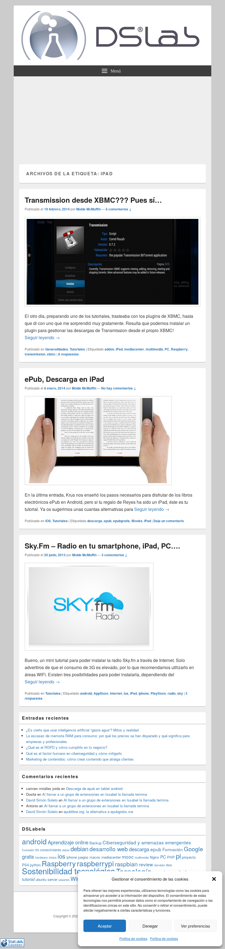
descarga (94, 520)
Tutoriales (77, 349)
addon (109, 349)
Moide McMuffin (88, 209)
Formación (172, 849)
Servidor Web (163, 865)
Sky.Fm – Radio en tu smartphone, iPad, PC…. (102, 546)
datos (65, 850)
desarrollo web (108, 849)
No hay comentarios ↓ (118, 388)
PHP (171, 857)
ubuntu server (46, 879)
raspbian (126, 864)
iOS (48, 520)
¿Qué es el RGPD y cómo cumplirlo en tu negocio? (66, 747)
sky (180, 693)
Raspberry (179, 349)
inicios (53, 857)
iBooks (136, 520)
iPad (119, 349)
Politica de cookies (133, 938)
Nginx (154, 857)
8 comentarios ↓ (118, 209)
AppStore (101, 693)
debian (79, 848)
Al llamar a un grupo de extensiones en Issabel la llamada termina (94, 794)
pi (178, 856)
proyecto (189, 857)
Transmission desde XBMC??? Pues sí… (93, 200)
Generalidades (56, 349)
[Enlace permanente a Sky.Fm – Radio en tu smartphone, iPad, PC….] (89, 653)
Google (193, 849)
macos (94, 857)
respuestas (68, 354)
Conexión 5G (30, 850)
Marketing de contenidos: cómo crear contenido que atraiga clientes (80, 759)
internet (116, 693)
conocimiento (50, 849)
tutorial (28, 879)
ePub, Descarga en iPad (64, 379)
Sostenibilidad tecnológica (68, 870)
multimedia (154, 349)
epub (107, 520)
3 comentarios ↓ (114, 554)
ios (126, 693)
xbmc (51, 354)
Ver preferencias (195, 926)
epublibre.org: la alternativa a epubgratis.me (98, 811)
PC (167, 349)
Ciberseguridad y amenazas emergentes (147, 842)
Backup (95, 842)
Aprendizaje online (68, 842)
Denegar (150, 926)
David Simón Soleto (42, 800)
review (146, 864)
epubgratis (121, 520)
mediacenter (134, 349)
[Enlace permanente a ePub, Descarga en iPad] (98, 488)
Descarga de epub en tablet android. (94, 788)
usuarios (63, 880)
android (86, 693)
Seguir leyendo (42, 337)
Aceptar (105, 926)
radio (172, 693)
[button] (214, 879)
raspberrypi (95, 863)
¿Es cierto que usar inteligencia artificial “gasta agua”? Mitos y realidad (82, 730)
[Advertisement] (112, 117)
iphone (144, 693)
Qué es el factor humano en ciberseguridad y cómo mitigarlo (74, 753)
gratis (28, 856)
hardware (41, 857)
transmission (35, 354)
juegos (83, 857)
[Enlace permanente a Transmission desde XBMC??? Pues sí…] (112, 309)
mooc (128, 856)
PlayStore (158, 693)
